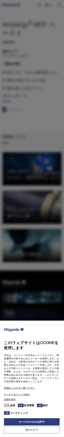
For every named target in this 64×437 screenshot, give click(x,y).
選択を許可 (31, 429)
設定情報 (29, 405)
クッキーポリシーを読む (17, 394)
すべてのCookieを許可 (32, 421)
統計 (45, 405)
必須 (12, 405)
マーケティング (19, 412)
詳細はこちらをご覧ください (19, 388)
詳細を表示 (10, 399)
